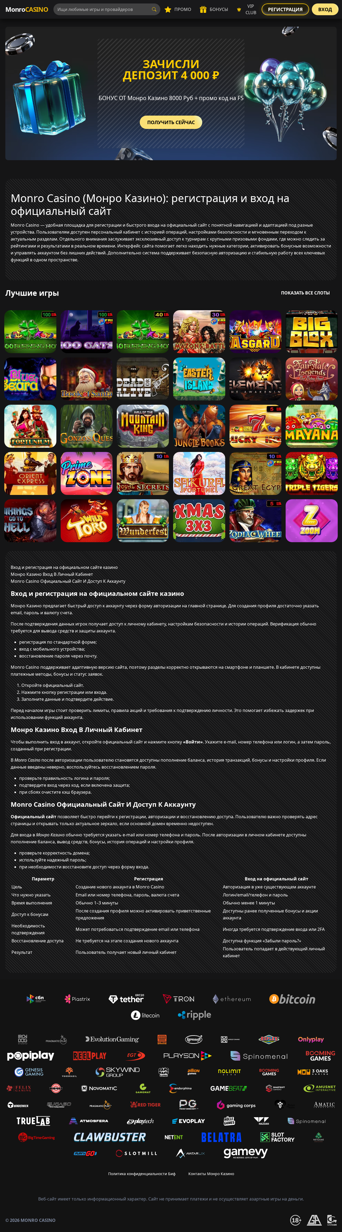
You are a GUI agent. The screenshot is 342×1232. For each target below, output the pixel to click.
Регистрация (285, 9)
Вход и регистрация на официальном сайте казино (64, 567)
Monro (26, 9)
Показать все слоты (305, 293)
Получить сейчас (171, 122)
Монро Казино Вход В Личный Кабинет (52, 574)
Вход (325, 9)
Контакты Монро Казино (211, 1173)
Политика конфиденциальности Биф (142, 1173)
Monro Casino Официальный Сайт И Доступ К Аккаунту (68, 581)
